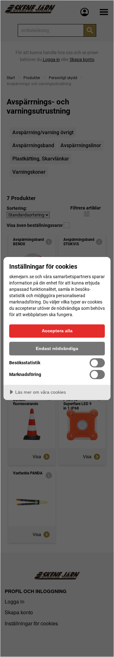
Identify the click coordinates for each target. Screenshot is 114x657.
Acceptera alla (57, 330)
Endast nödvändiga (57, 348)
